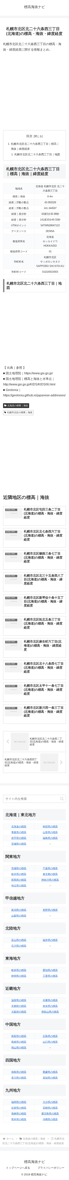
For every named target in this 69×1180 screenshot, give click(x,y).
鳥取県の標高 (18, 1036)
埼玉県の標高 (18, 885)
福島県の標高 (50, 838)
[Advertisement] (34, 91)
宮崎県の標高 (50, 1107)
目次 (29, 136)
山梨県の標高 (18, 915)
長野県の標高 (50, 909)
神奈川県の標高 (50, 879)
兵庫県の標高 (50, 1000)
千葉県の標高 (50, 868)
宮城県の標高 (18, 843)
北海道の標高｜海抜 (17, 405)
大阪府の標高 (18, 1011)
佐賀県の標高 (18, 1107)
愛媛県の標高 (50, 1072)
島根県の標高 (18, 1041)
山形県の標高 (50, 832)
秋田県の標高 (50, 826)
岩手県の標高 (18, 838)
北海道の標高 (18, 826)
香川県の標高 (18, 1077)
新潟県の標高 (18, 909)
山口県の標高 (50, 1041)
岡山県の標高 (18, 1047)
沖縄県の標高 (50, 1119)
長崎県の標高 (18, 1113)
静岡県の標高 (18, 975)
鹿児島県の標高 (50, 1113)
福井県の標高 (50, 940)
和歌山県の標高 (50, 1011)
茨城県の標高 (18, 868)
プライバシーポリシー (51, 1167)
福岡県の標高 (18, 1102)
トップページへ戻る (18, 1167)
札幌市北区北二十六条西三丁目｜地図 (37, 154)
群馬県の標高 (18, 879)
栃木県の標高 (18, 874)
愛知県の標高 (50, 970)
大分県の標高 (50, 1102)
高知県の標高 (50, 1077)
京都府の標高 (18, 1006)
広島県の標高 (50, 1036)
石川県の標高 (18, 945)
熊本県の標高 (18, 1119)
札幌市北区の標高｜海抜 (19, 412)
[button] (62, 799)
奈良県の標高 (50, 1006)
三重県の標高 (50, 975)
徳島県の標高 (18, 1072)
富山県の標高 (18, 940)
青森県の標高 (18, 832)
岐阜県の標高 (18, 970)
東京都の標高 (50, 874)
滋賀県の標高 (18, 1000)
